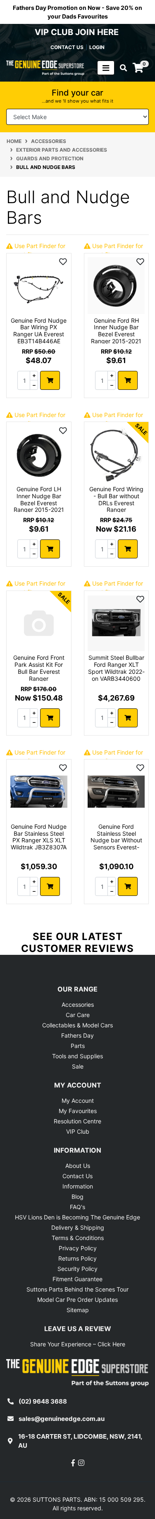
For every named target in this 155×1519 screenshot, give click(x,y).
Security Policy (77, 1268)
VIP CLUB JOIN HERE (78, 32)
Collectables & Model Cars (77, 1025)
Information (77, 1186)
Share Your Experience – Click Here (77, 1344)
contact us (66, 47)
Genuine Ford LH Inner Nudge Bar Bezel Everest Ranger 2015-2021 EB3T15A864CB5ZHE (39, 506)
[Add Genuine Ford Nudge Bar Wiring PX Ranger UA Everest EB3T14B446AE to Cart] (50, 380)
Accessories (78, 1004)
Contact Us (77, 1175)
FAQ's (77, 1206)
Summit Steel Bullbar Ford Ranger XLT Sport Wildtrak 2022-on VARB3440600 (116, 668)
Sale (77, 1066)
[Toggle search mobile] (120, 68)
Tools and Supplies (77, 1056)
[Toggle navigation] (105, 68)
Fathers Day (77, 1035)
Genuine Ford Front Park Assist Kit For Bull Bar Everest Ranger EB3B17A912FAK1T (38, 671)
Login (97, 47)
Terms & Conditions (78, 1237)
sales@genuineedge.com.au (62, 1419)
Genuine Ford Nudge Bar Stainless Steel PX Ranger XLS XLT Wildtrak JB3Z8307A (39, 837)
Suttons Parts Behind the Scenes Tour (77, 1289)
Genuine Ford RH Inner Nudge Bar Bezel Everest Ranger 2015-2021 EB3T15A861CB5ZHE (116, 338)
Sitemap (78, 1309)
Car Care (78, 1014)
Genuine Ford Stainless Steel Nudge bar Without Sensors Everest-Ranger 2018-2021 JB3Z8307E (116, 844)
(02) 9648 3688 (43, 1401)
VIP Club (77, 1131)
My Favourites (78, 1110)
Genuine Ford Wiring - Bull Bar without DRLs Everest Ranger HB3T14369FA (116, 502)
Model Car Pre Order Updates (77, 1299)
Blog (77, 1196)
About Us (77, 1165)
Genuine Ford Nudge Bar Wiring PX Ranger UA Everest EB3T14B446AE (39, 331)
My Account (78, 1100)
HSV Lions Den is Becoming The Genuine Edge (77, 1217)
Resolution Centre (77, 1121)
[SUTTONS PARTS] (45, 67)
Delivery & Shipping (77, 1227)
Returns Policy (77, 1258)
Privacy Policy (78, 1248)
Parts (78, 1045)
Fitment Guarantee (77, 1278)
